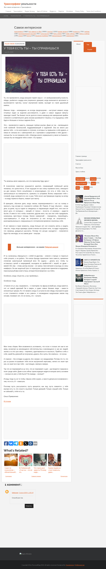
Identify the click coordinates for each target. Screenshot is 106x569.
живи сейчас (70, 34)
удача (20, 36)
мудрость (76, 31)
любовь (87, 31)
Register (61, 11)
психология (16, 16)
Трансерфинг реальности (83, 160)
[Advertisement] (36, 159)
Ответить (29, 506)
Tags (87, 44)
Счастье (78, 164)
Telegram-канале (51, 247)
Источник (7, 401)
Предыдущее (64, 476)
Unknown (15, 493)
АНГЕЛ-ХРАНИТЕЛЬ (92, 260)
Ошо (77, 188)
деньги (86, 188)
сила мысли (45, 34)
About (78, 44)
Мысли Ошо (79, 168)
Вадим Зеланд (30, 11)
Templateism (70, 565)
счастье (50, 31)
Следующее (8, 476)
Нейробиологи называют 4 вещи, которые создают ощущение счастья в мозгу (92, 279)
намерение (70, 36)
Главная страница (36, 476)
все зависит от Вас (35, 31)
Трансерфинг (18, 11)
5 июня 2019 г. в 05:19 (26, 493)
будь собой (58, 34)
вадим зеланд (63, 31)
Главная (8, 11)
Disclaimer (69, 11)
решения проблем (42, 36)
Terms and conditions (93, 11)
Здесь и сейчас (42, 11)
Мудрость (53, 11)
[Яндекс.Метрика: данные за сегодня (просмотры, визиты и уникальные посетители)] (25, 554)
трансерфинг (18, 31)
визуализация (57, 36)
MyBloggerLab (79, 565)
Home (6, 16)
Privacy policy (79, 11)
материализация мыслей (27, 34)
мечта (29, 36)
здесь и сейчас (85, 34)
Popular (89, 49)
